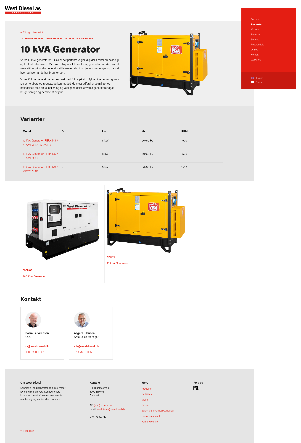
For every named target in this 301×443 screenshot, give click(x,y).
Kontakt (255, 54)
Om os (254, 49)
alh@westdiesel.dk (86, 346)
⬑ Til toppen (27, 430)
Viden (145, 399)
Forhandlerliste (150, 421)
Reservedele (257, 44)
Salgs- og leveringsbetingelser (158, 410)
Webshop (256, 59)
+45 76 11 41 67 (83, 352)
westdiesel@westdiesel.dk (111, 409)
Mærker (255, 29)
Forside (255, 19)
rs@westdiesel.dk (37, 346)
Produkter (256, 24)
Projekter (256, 34)
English (259, 77)
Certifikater (147, 394)
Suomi (259, 82)
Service (255, 39)
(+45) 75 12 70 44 (103, 405)
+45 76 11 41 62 (34, 352)
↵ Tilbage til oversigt (31, 32)
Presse (145, 405)
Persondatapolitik (151, 416)
